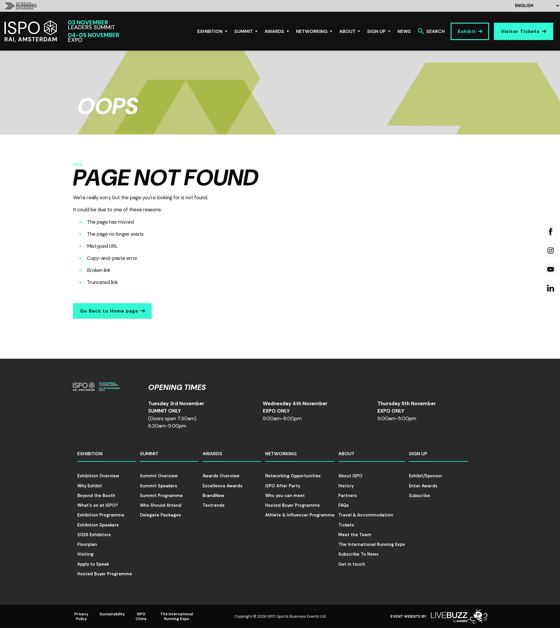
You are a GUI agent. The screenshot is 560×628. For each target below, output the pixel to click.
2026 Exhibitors (94, 534)
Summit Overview (159, 476)
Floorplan (87, 544)
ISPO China (141, 616)
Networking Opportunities (293, 476)
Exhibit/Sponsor (425, 476)
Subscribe (419, 495)
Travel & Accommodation (365, 515)
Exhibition (210, 31)
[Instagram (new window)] (551, 250)
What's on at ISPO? (97, 505)
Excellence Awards (223, 486)
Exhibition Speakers (98, 525)
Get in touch (351, 564)
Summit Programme (161, 495)
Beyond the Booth (96, 495)
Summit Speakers (158, 486)
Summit (243, 31)
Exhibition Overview (98, 476)
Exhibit (467, 31)
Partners (347, 495)
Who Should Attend (160, 505)
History (346, 486)
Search (435, 31)
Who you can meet (285, 495)
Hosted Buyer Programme (104, 574)
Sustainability (112, 614)
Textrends (214, 505)
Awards (274, 31)
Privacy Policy (81, 616)
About (347, 31)
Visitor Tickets (520, 31)
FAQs (343, 505)
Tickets (346, 525)
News (404, 31)
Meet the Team (354, 534)
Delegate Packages (160, 515)
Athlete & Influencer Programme (300, 515)
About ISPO (350, 476)
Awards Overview (221, 476)
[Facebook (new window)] (551, 232)
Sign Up (376, 31)
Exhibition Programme (100, 515)
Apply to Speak (93, 564)
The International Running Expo (371, 544)
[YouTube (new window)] (551, 269)
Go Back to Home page (109, 311)
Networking (311, 31)
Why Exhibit (89, 486)
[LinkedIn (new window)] (551, 288)
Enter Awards (423, 486)
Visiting (85, 554)
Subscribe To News (358, 554)
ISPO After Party (282, 486)
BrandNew (213, 495)
